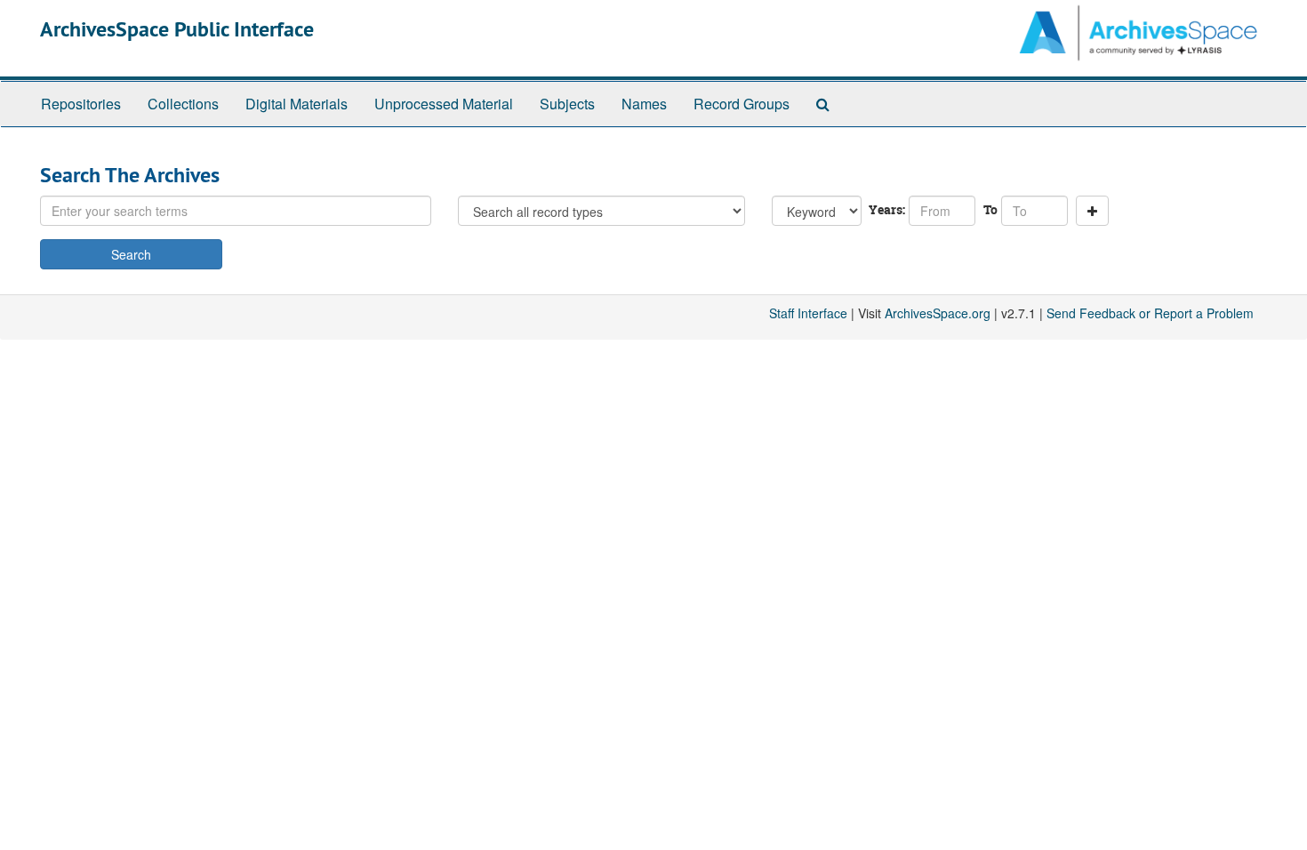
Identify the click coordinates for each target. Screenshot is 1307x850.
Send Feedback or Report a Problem (1150, 313)
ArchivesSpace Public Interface (177, 29)
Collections (183, 103)
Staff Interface (808, 313)
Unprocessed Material (443, 103)
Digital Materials (296, 103)
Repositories (81, 103)
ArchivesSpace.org (937, 313)
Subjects (567, 103)
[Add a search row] (1092, 211)
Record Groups (742, 103)
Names (644, 103)
